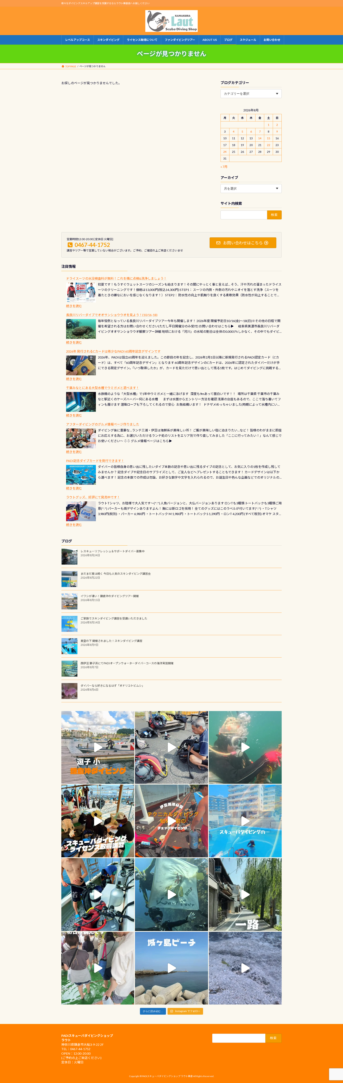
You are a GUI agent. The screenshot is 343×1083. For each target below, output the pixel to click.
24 (225, 151)
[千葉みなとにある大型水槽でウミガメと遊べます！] (81, 402)
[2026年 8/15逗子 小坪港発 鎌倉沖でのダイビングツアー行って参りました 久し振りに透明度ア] (97, 747)
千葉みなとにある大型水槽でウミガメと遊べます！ (102, 388)
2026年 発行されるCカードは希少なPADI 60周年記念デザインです (113, 351)
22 (268, 145)
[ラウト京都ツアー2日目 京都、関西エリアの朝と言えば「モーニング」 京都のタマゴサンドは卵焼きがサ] (245, 894)
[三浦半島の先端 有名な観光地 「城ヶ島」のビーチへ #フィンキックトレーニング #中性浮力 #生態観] (171, 968)
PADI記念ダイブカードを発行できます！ (95, 461)
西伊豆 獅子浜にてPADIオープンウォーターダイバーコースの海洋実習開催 (127, 663)
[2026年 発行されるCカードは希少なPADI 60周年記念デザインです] (81, 365)
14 (259, 138)
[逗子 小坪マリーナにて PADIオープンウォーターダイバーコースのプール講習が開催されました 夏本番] (245, 821)
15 (268, 138)
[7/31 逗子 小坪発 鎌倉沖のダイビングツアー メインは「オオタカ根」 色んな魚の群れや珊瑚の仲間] (245, 747)
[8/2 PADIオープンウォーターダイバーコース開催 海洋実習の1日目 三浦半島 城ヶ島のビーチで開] (97, 821)
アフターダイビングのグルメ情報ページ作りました (102, 424)
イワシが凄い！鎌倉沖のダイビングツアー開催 (110, 596)
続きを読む (74, 306)
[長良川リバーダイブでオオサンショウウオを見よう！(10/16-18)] (81, 329)
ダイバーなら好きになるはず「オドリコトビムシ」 (113, 685)
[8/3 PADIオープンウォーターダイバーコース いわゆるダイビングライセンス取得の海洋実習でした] (171, 747)
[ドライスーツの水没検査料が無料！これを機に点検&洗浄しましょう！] (81, 292)
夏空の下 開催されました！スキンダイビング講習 (111, 640)
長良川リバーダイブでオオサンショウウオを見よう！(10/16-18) (111, 315)
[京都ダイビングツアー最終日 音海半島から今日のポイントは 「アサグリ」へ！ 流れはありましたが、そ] (97, 894)
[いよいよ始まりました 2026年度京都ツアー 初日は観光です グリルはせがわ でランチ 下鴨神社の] (97, 968)
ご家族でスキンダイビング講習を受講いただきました (114, 618)
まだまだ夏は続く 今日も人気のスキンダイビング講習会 (116, 573)
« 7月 (224, 166)
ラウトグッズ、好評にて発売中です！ (93, 497)
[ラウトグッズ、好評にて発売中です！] (81, 511)
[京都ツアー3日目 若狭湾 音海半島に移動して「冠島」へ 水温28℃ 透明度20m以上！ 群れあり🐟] (171, 894)
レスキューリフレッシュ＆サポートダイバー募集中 (113, 551)
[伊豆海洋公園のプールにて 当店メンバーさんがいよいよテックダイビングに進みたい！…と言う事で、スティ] (171, 821)
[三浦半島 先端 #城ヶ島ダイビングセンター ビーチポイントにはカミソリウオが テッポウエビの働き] (245, 968)
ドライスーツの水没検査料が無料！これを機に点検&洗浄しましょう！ (116, 278)
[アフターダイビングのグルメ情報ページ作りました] (81, 438)
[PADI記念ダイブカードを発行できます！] (81, 475)
